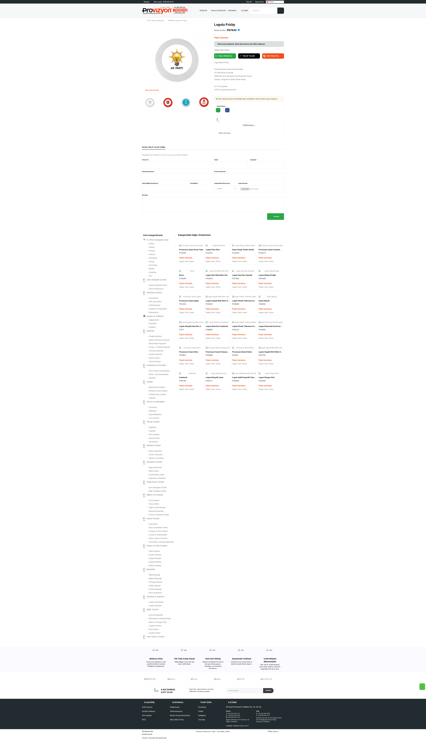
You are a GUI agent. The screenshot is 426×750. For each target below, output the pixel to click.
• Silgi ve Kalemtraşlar (154, 507)
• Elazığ (148, 262)
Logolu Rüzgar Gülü (266, 377)
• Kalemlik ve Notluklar (154, 478)
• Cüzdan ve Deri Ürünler (155, 531)
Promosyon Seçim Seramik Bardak (272, 250)
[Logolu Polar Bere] (218, 245)
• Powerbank (150, 298)
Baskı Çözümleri (218, 10)
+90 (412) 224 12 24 (234, 716)
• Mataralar (150, 411)
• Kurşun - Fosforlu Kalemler (156, 347)
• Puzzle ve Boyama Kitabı (156, 515)
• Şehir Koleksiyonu (153, 289)
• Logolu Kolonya (152, 626)
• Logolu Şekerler (152, 606)
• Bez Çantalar (151, 434)
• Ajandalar (150, 323)
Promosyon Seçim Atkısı (188, 352)
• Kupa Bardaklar (152, 414)
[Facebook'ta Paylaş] (227, 110)
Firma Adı (145, 160)
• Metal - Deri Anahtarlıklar (156, 374)
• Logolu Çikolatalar (153, 602)
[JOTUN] (201, 679)
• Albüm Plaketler (152, 566)
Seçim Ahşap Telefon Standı (243, 250)
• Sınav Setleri (151, 504)
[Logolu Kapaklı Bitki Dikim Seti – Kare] (218, 296)
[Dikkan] (178, 679)
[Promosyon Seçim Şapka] (191, 296)
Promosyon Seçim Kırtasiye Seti (218, 352)
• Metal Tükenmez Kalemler (156, 340)
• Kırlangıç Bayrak (152, 582)
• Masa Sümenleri (152, 467)
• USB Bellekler (151, 305)
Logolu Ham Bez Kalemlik (242, 275)
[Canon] (154, 679)
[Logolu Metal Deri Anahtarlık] (218, 322)
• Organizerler (151, 320)
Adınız (216, 160)
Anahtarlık (183, 377)
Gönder (276, 216)
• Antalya (149, 251)
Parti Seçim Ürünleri (155, 20)
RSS (144, 722)
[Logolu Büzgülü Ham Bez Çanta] (191, 322)
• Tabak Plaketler (152, 558)
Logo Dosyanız (243, 183)
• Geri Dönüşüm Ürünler (155, 487)
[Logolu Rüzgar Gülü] (271, 373)
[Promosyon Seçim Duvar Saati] (191, 245)
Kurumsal (232, 10)
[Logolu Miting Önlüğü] (271, 271)
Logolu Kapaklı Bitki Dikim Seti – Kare (220, 301)
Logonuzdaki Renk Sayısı (222, 183)
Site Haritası (147, 718)
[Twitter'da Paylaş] (236, 110)
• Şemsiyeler (150, 442)
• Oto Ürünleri (151, 629)
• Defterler (149, 327)
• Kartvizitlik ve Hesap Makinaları (158, 542)
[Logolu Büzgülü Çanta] (218, 373)
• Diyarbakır (150, 258)
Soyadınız (253, 160)
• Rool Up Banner (152, 593)
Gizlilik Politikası (148, 713)
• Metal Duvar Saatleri (154, 387)
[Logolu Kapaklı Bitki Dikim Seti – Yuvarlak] (271, 348)
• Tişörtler (149, 431)
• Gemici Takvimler (153, 455)
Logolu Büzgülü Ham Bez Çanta (191, 326)
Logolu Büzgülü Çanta (214, 377)
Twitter (200, 713)
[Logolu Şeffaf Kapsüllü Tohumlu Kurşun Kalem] (244, 373)
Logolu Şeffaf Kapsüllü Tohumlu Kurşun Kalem (250, 377)
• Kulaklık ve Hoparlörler (155, 309)
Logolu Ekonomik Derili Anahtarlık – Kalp (275, 326)
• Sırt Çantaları (151, 500)
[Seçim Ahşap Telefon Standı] (244, 245)
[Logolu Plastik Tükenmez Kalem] (244, 296)
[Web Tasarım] (276, 733)
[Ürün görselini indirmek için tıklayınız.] (143, 108)
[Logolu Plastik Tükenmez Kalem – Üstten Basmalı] (244, 322)
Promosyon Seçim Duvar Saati (191, 250)
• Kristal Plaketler (152, 555)
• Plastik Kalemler (152, 336)
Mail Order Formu (177, 722)
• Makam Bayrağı (152, 578)
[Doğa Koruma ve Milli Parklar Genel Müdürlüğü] (247, 680)
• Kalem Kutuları (152, 361)
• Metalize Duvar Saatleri (155, 391)
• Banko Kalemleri (152, 354)
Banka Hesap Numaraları (180, 718)
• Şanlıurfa (149, 272)
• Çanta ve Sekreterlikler (155, 535)
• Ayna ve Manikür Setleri (155, 528)
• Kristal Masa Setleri (153, 475)
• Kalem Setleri (151, 358)
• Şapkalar (149, 427)
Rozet (181, 275)
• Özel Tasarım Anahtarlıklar (156, 371)
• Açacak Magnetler (153, 615)
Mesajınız (145, 195)
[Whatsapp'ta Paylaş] (218, 110)
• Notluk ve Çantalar (153, 458)
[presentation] (146, 680)
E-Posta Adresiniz (219, 171)
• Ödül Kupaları (151, 551)
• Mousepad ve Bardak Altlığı (157, 618)
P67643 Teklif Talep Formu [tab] (153, 147)
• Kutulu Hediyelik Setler (155, 285)
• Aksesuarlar (150, 312)
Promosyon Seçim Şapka (189, 301)
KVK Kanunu (147, 709)
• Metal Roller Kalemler (154, 343)
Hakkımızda (174, 709)
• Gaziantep (150, 265)
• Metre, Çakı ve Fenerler (155, 538)
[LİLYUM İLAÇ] (224, 679)
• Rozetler (149, 378)
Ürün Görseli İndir (152, 90)
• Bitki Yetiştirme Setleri (154, 491)
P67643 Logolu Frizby (177, 20)
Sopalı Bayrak (264, 301)
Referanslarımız (176, 713)
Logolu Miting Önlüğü (267, 275)
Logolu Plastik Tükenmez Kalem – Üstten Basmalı (251, 326)
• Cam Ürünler (151, 418)
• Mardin (149, 269)
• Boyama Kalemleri (153, 511)
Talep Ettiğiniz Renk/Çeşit (150, 183)
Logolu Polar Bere (213, 250)
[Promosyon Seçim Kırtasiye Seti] (218, 348)
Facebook (202, 709)
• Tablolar (149, 398)
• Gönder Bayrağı (152, 589)
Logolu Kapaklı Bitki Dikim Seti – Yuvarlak (275, 352)
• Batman (149, 254)
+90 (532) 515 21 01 (234, 719)
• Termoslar (150, 407)
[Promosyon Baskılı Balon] (244, 348)
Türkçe (271, 2)
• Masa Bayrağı (151, 575)
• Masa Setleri (151, 471)
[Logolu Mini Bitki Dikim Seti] (218, 271)
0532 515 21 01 (163, 2)
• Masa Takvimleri (152, 451)
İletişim (244, 10)
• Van (147, 276)
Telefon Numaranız (148, 171)
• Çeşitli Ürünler (151, 633)
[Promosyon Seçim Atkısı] (191, 348)
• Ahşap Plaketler (152, 562)
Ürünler (203, 10)
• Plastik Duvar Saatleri (154, 394)
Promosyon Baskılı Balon (242, 352)
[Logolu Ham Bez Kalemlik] (244, 271)
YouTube (201, 722)
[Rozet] (191, 271)
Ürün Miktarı (194, 183)
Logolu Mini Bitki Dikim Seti (216, 275)
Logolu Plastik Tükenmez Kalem (244, 301)
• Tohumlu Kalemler (153, 351)
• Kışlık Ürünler (151, 438)
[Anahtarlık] (191, 373)
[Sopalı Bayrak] (271, 296)
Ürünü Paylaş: (221, 106)
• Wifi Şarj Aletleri (152, 302)
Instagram (202, 718)
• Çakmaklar (150, 524)
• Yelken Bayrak (152, 586)
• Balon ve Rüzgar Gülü (155, 622)
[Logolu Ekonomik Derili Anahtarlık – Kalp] (271, 322)
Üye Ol (249, 2)
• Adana (148, 244)
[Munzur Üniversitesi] (271, 679)
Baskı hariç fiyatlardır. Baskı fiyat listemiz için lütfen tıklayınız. (241, 44)
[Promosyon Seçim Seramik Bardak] (271, 245)
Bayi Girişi (259, 2)
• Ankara (149, 247)
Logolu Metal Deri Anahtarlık (217, 326)
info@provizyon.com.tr (241, 728)
